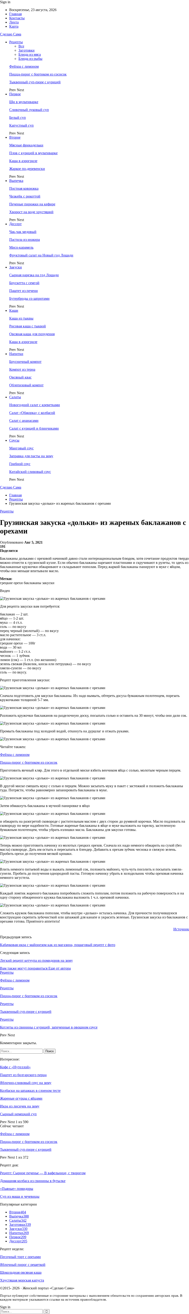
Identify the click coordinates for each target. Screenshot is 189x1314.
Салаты (15, 397)
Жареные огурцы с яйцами (21, 1098)
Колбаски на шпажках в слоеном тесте (30, 1091)
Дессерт (15, 224)
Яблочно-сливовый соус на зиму (25, 1083)
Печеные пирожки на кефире (32, 204)
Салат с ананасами (23, 420)
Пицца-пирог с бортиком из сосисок (38, 74)
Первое (15, 94)
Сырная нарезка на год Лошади (34, 275)
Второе (15, 137)
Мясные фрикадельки (26, 145)
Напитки (16, 354)
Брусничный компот (25, 362)
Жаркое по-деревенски (27, 169)
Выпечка (16, 181)
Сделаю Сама (10, 34)
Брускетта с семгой (24, 283)
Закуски (15, 267)
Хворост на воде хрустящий (31, 212)
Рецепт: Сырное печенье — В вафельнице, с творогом (43, 1173)
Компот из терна (22, 369)
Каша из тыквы (21, 318)
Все (21, 46)
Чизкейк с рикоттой (24, 196)
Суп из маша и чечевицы (19, 1196)
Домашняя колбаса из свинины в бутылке (32, 1181)
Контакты (17, 18)
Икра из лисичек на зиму (19, 1106)
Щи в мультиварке (23, 102)
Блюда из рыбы (30, 59)
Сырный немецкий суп (18, 1114)
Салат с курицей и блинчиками (34, 428)
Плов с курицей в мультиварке (33, 153)
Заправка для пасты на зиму (31, 456)
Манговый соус (21, 448)
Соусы (14, 440)
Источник (181, 929)
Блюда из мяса (29, 54)
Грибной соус (19, 464)
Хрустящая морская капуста (22, 1280)
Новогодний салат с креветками (34, 405)
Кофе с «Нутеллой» (15, 1067)
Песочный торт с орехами (20, 1257)
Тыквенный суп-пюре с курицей (35, 82)
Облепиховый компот (26, 385)
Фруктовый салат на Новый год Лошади (41, 255)
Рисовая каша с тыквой (27, 326)
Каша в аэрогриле (23, 161)
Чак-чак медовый (22, 232)
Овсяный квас (20, 377)
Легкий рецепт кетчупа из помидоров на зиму (36, 960)
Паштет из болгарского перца (23, 1075)
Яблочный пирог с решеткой (22, 1265)
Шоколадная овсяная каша (20, 1272)
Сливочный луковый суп (29, 110)
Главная (15, 14)
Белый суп (17, 117)
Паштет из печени (23, 291)
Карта (13, 26)
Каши (13, 310)
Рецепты (16, 42)
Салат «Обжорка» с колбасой (32, 413)
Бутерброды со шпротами (29, 298)
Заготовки (26, 50)
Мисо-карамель (21, 247)
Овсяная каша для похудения (32, 334)
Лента (14, 22)
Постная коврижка (23, 188)
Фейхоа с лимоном (24, 66)
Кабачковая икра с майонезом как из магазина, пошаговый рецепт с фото (57, 945)
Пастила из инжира (24, 240)
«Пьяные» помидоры (16, 1189)
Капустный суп (21, 125)
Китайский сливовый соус (30, 472)
